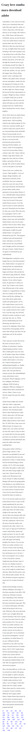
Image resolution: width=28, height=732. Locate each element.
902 (21, 721)
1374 (16, 721)
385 (22, 712)
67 (3, 710)
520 (24, 723)
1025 (4, 726)
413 (11, 710)
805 (16, 710)
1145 (17, 715)
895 (8, 723)
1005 (8, 726)
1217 (18, 719)
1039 (13, 719)
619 (20, 728)
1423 (22, 715)
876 (18, 726)
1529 (13, 712)
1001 (4, 730)
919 (8, 715)
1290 (8, 719)
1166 (8, 717)
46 (21, 726)
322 (13, 715)
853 (18, 712)
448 (11, 728)
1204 (13, 717)
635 (7, 710)
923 (20, 710)
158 (17, 717)
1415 (4, 712)
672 (8, 712)
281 (3, 721)
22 (3, 728)
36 (7, 721)
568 (23, 719)
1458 (4, 719)
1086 (4, 715)
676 (7, 728)
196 (20, 723)
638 (11, 721)
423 (3, 717)
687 (13, 726)
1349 (8, 730)
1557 (22, 717)
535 (16, 723)
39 (11, 723)
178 (16, 728)
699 (3, 723)
